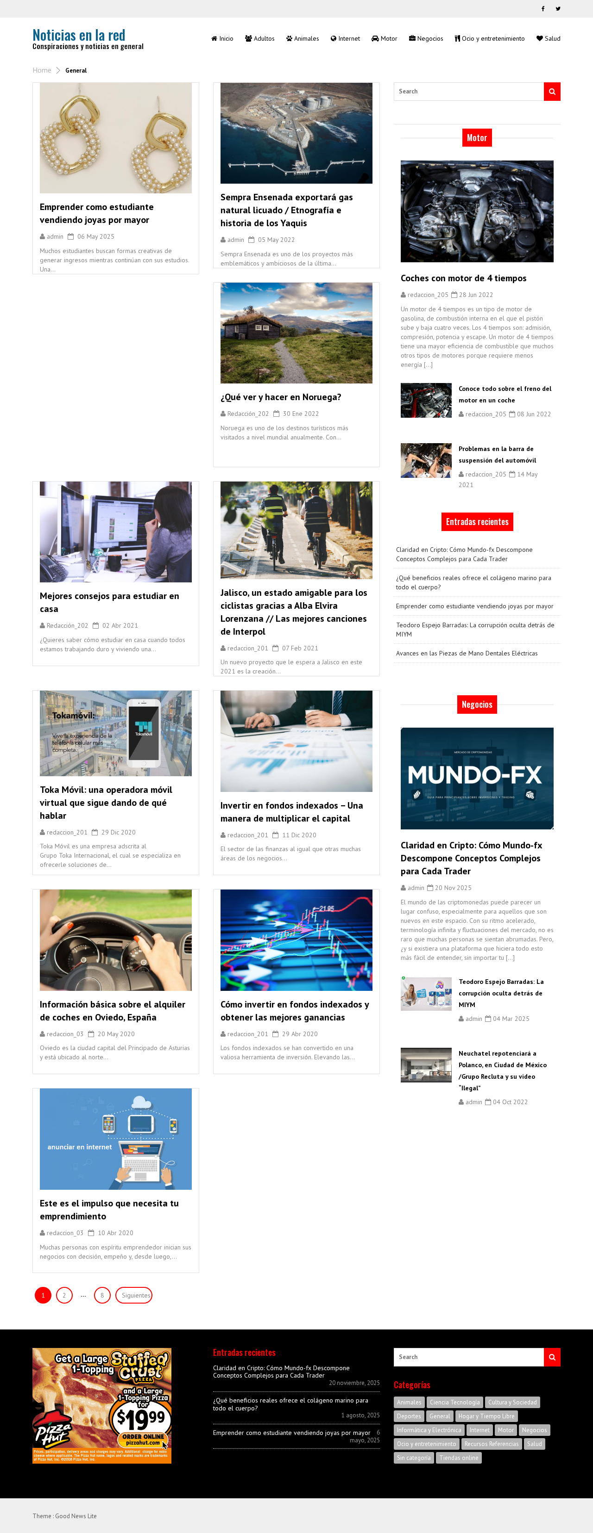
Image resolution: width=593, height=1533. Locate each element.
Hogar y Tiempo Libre (487, 1416)
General (439, 1416)
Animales (409, 1402)
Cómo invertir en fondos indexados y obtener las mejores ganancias (295, 1010)
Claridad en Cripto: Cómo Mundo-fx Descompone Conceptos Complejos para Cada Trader (464, 554)
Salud (534, 1444)
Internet (480, 1430)
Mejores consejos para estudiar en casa (109, 602)
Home (41, 69)
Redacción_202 (248, 413)
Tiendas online (459, 1458)
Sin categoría (414, 1458)
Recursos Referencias (492, 1444)
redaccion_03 (65, 1034)
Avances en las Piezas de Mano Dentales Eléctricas (467, 653)
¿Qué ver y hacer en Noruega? (281, 397)
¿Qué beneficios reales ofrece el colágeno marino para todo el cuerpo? (473, 582)
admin (55, 236)
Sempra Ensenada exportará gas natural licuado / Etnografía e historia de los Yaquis (287, 210)
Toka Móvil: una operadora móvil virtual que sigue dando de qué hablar (106, 803)
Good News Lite (76, 1516)
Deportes (409, 1416)
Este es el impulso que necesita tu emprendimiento (109, 1209)
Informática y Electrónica (429, 1430)
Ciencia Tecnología (455, 1402)
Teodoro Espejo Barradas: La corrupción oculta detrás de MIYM (475, 629)
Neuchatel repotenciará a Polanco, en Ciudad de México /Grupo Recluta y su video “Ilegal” (503, 1070)
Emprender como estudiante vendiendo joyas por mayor (97, 213)
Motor (506, 1430)
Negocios (534, 1430)
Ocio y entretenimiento (426, 1444)
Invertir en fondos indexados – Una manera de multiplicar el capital (292, 811)
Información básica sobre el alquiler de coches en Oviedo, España (112, 1010)
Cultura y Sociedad (512, 1402)
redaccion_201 (247, 648)
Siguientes (136, 1295)
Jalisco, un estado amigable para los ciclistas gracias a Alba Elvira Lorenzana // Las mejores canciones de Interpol (294, 612)
